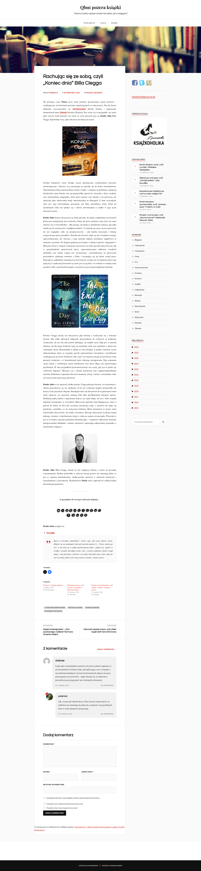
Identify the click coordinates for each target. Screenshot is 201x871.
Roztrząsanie (140, 306)
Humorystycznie (141, 267)
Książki (89, 93)
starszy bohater (92, 607)
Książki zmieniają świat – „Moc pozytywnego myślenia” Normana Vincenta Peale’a (58, 631)
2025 (136, 352)
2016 (136, 402)
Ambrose (59, 660)
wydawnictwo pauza (53, 611)
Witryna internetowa (53, 785)
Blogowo (138, 240)
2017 (136, 397)
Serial (137, 312)
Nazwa (47, 772)
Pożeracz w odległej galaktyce (53, 585)
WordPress (93, 865)
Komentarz (49, 744)
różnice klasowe (75, 607)
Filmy (137, 256)
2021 (136, 374)
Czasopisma (139, 251)
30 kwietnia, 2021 (72, 93)
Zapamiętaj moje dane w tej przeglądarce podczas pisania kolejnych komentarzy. (73, 798)
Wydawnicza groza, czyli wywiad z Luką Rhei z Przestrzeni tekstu (75, 587)
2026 (136, 347)
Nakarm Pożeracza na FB (143, 97)
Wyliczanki (139, 317)
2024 (136, 358)
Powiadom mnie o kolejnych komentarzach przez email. (65, 804)
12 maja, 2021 (63, 685)
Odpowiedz (108, 685)
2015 (136, 408)
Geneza (103, 22)
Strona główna (89, 22)
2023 (136, 363)
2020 (136, 380)
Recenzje (98, 93)
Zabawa (138, 328)
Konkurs (138, 278)
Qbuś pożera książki (100, 7)
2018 (136, 391)
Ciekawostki (140, 245)
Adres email (88, 772)
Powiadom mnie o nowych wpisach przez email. (62, 808)
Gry (136, 262)
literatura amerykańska (55, 607)
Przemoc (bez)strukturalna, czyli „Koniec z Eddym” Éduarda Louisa (102, 587)
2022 (136, 369)
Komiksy (138, 273)
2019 (136, 386)
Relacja (137, 301)
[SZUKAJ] (163, 422)
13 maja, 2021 (66, 714)
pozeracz (53, 93)
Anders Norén (116, 865)
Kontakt (114, 22)
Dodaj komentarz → (106, 649)
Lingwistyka (139, 289)
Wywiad (138, 323)
